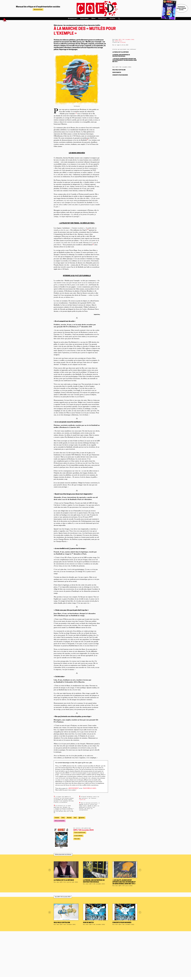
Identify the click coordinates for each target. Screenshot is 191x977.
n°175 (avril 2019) (125, 885)
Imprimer (82, 817)
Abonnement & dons (38, 9)
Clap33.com (82, 799)
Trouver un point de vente (79, 832)
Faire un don (77, 838)
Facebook (57, 817)
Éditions (93, 18)
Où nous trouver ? (102, 18)
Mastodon (69, 817)
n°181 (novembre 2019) (83, 830)
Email (75, 817)
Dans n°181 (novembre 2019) (63, 896)
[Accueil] (95, 8)
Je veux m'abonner (78, 835)
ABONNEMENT (73, 788)
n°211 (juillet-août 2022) (69, 882)
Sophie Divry (118, 40)
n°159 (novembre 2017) (97, 884)
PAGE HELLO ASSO (89, 788)
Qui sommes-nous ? (72, 18)
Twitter (63, 817)
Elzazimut (123, 42)
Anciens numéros (84, 18)
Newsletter (112, 18)
